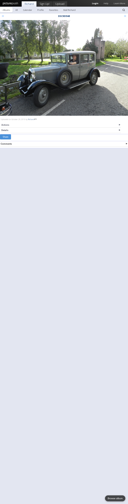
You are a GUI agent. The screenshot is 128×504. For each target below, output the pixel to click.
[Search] (123, 10)
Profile (40, 9)
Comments (6, 144)
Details (4, 130)
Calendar (27, 9)
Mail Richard (69, 9)
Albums (6, 9)
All (16, 9)
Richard (29, 4)
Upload (59, 4)
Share (5, 137)
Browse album (115, 498)
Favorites (53, 9)
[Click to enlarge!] (64, 68)
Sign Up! (44, 4)
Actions (5, 125)
